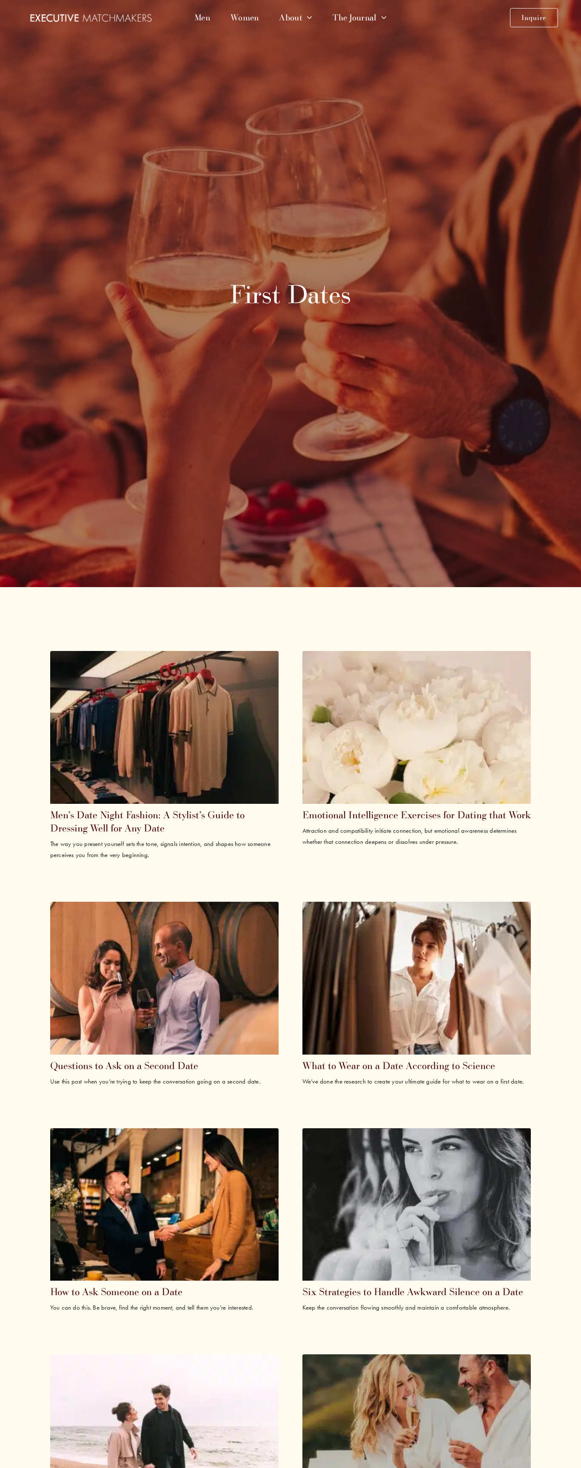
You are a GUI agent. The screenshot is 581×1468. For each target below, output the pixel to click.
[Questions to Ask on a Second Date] (164, 908)
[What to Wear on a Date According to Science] (416, 908)
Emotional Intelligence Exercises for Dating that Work (416, 815)
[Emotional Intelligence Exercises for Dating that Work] (416, 657)
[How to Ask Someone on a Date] (164, 1134)
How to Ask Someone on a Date (116, 1291)
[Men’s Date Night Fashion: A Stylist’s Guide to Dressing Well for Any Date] (164, 657)
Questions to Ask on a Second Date (124, 1065)
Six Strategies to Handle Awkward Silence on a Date (412, 1291)
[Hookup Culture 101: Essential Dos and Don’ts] (416, 1360)
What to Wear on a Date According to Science (398, 1065)
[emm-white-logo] (90, 17)
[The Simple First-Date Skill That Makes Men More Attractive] (164, 1360)
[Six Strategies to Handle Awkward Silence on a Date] (416, 1134)
